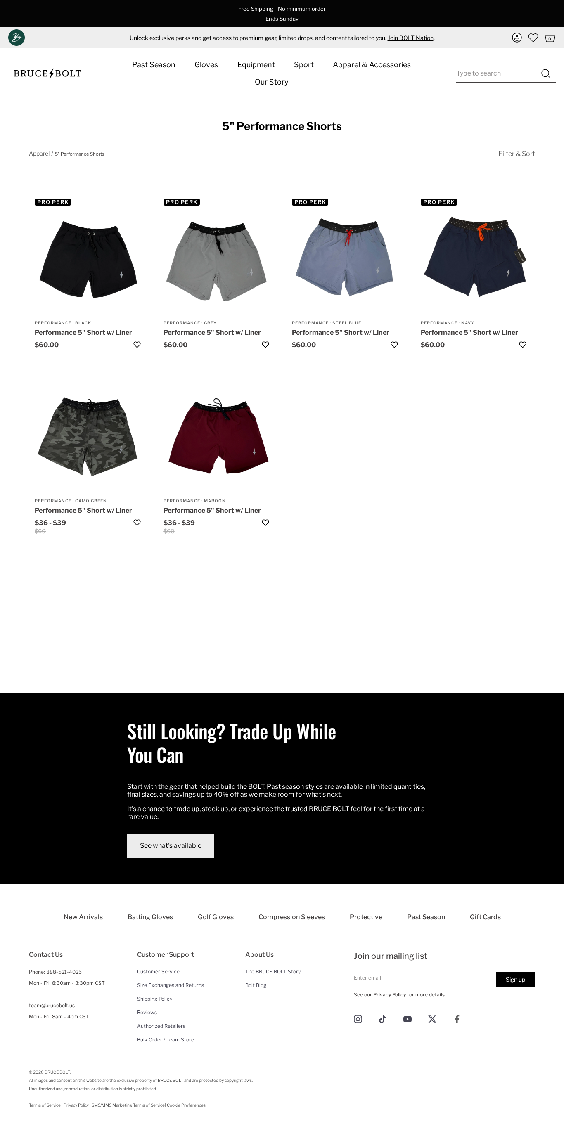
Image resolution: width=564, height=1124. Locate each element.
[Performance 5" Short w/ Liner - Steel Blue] (346, 259)
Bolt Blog (255, 985)
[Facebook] (457, 1018)
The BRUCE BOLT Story (273, 971)
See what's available (170, 846)
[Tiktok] (383, 1018)
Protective (366, 917)
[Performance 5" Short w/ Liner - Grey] (218, 259)
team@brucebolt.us (52, 1005)
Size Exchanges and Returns (170, 985)
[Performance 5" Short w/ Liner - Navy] (475, 259)
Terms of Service (45, 1105)
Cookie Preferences (186, 1105)
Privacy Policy (389, 994)
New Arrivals (83, 917)
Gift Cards (485, 917)
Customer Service (158, 971)
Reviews (147, 1012)
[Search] (545, 73)
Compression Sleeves (291, 917)
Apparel (39, 153)
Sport (304, 64)
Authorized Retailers (161, 1026)
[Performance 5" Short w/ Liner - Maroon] (218, 437)
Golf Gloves (216, 917)
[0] (533, 37)
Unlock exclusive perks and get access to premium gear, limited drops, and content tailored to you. (282, 37)
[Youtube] (407, 1018)
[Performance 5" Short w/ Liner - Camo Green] (89, 437)
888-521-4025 (64, 972)
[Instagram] (358, 1018)
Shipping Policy (154, 999)
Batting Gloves (150, 917)
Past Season (153, 64)
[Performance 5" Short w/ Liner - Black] (89, 259)
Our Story (272, 82)
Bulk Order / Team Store (165, 1039)
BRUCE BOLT (57, 1072)
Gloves (206, 64)
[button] (517, 37)
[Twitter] (432, 1018)
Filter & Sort (516, 154)
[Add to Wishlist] (137, 345)
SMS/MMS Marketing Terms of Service (128, 1105)
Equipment (256, 64)
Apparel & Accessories (372, 64)
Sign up (515, 979)
